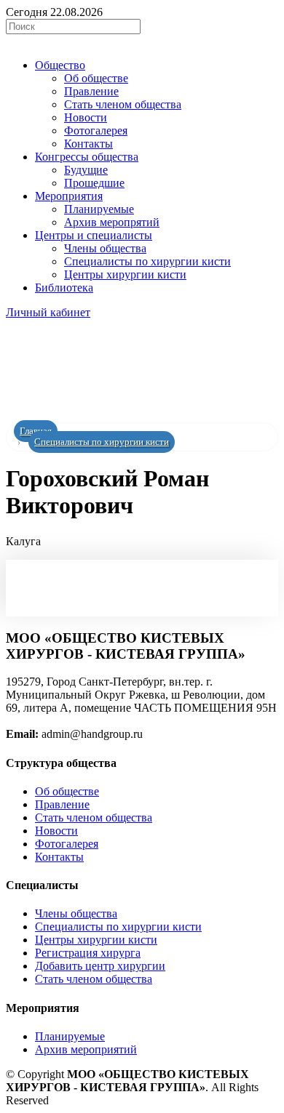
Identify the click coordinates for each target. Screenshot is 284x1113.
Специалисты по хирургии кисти (101, 442)
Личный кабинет (48, 312)
